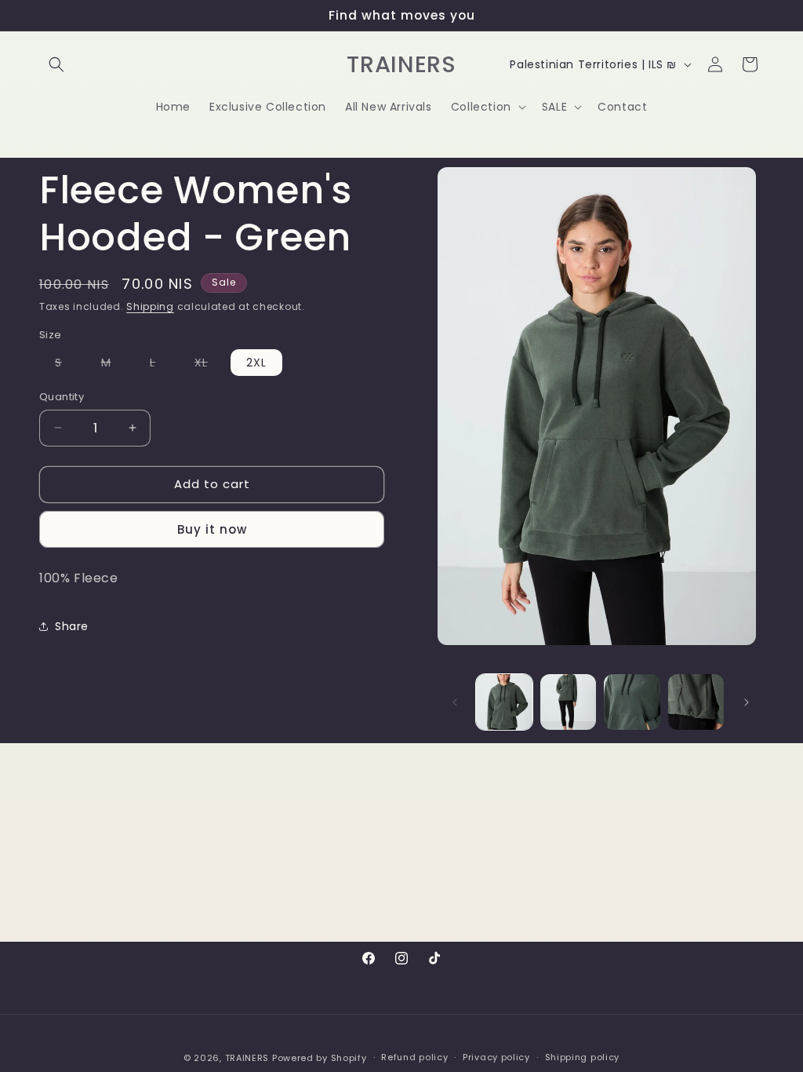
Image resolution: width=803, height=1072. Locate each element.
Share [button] (72, 626)
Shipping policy (582, 1057)
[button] (56, 64)
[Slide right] (746, 702)
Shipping (150, 306)
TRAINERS (247, 1058)
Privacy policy (496, 1057)
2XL (256, 362)
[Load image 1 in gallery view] (504, 702)
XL (208, 365)
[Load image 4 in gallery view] (696, 702)
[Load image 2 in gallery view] (568, 702)
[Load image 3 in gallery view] (631, 702)
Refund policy (414, 1057)
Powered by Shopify (319, 1058)
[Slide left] (455, 702)
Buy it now (212, 529)
